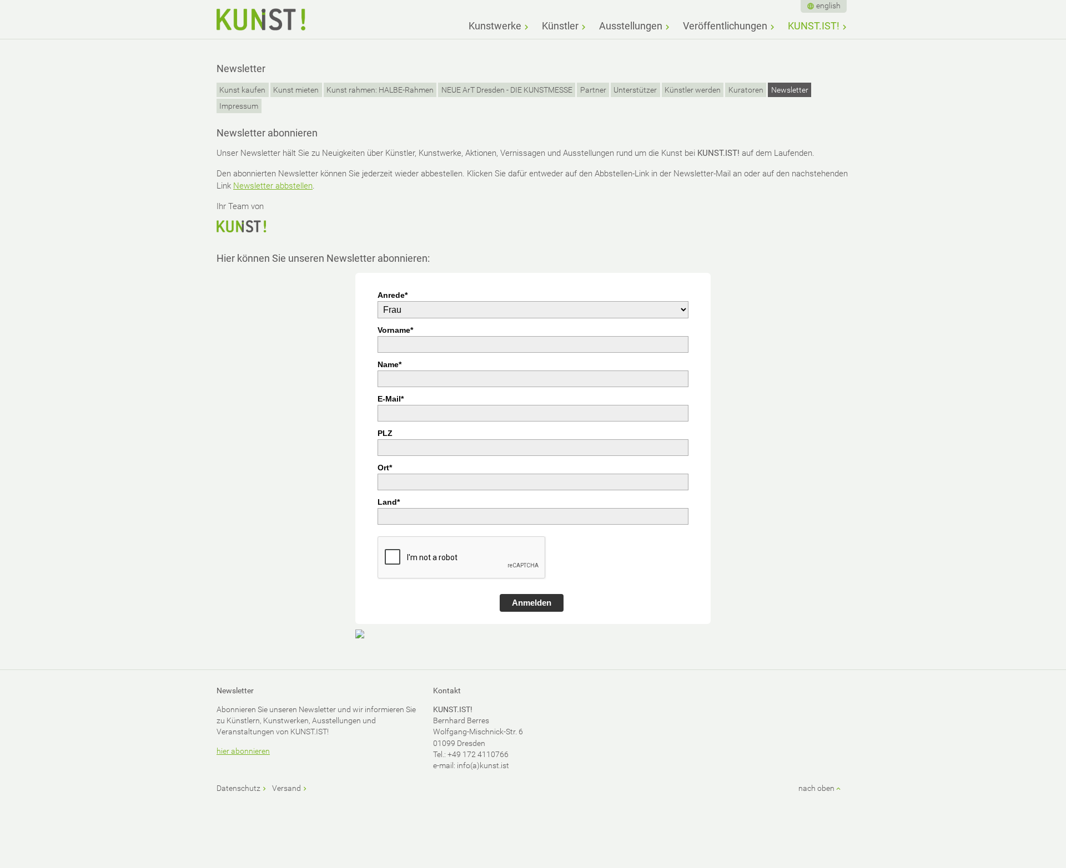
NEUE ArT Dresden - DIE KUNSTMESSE (506, 89)
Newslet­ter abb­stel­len (273, 186)
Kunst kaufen (242, 89)
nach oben (816, 788)
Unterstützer (635, 89)
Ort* (385, 467)
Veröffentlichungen (725, 26)
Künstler (560, 26)
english (828, 5)
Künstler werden (693, 89)
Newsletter (789, 89)
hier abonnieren (243, 751)
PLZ (385, 433)
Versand (286, 788)
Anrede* (393, 295)
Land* (389, 502)
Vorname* (395, 330)
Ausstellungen (630, 26)
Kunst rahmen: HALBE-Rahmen (380, 89)
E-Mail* (391, 398)
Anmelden (531, 602)
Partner (593, 89)
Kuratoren (745, 89)
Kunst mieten (296, 89)
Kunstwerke (495, 26)
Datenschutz (238, 788)
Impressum (238, 105)
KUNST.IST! (813, 26)
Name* (389, 364)
